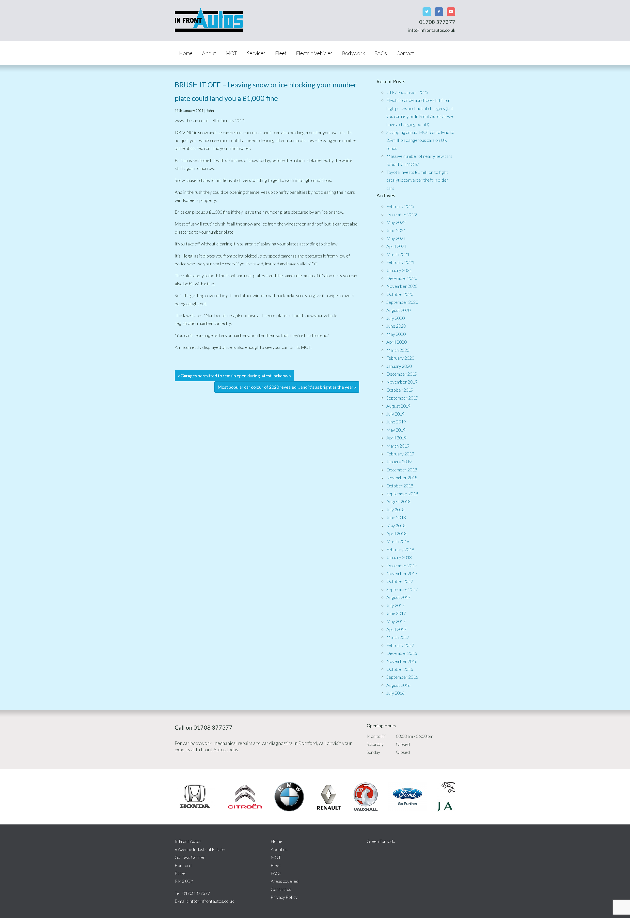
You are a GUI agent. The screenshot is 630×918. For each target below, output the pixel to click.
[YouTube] (451, 11)
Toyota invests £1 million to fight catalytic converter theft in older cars (417, 180)
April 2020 (396, 342)
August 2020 (398, 310)
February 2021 (400, 262)
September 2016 (402, 677)
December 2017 (401, 565)
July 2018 (395, 509)
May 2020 (396, 334)
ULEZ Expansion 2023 (407, 92)
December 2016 (401, 653)
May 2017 (396, 621)
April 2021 (396, 246)
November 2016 (401, 661)
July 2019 (395, 414)
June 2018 (396, 517)
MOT (231, 53)
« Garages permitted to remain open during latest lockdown (234, 375)
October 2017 (399, 581)
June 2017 (396, 613)
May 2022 (396, 222)
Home (185, 53)
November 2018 (401, 477)
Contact (405, 53)
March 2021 (397, 254)
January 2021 (399, 270)
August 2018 (398, 501)
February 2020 (400, 358)
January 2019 (399, 461)
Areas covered (285, 881)
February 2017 (400, 645)
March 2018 (397, 541)
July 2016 (395, 693)
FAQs (381, 53)
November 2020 (401, 286)
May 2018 (396, 525)
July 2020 (395, 318)
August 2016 (398, 685)
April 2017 (396, 629)
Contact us (281, 889)
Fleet (280, 53)
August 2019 (398, 406)
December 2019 (401, 374)
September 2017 (402, 589)
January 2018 (399, 557)
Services (256, 53)
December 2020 (401, 278)
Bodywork (353, 53)
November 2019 (401, 382)
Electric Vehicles (314, 53)
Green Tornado (381, 841)
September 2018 (402, 493)
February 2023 (400, 206)
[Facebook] (439, 11)
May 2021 (396, 238)
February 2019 (400, 453)
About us (279, 849)
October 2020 (399, 294)
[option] (195, 796)
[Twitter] (427, 11)
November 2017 (401, 573)
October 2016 (399, 669)
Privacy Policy (284, 897)
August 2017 (398, 597)
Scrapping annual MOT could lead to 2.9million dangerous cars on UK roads (420, 140)
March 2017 (397, 637)
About (209, 53)
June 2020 (396, 326)
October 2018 (399, 485)
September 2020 (402, 302)
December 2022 (401, 214)
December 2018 (401, 469)
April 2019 (396, 437)
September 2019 (402, 398)
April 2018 (396, 533)
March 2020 (397, 350)
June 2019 (396, 421)
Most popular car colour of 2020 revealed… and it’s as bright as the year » (287, 387)
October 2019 (399, 390)
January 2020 (399, 366)
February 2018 (400, 549)
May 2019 (396, 430)
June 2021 (396, 230)
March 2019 (397, 446)
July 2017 (395, 605)
